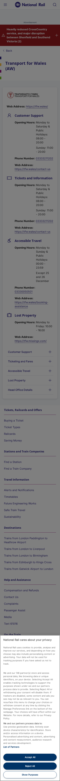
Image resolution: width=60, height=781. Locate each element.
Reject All (30, 766)
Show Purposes (30, 774)
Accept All (30, 757)
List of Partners (11, 747)
